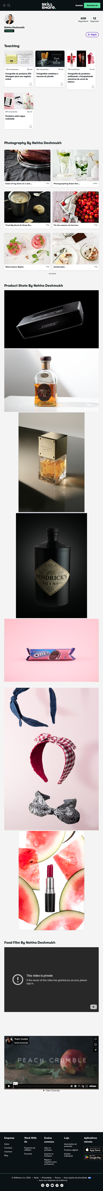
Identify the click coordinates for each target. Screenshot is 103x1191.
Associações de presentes (70, 1145)
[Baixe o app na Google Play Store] (91, 1157)
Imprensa (8, 1152)
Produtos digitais (71, 1150)
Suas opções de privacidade (75, 1178)
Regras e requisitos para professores (50, 1162)
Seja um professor (48, 1149)
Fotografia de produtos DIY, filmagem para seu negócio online (18, 76)
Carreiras (8, 1148)
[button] (4, 5)
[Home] (49, 5)
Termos (58, 1178)
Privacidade (47, 1178)
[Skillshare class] (18, 59)
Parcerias (28, 1154)
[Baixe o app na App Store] (91, 1150)
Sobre (6, 1144)
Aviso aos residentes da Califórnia (53, 1180)
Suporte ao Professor (49, 1155)
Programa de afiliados (29, 1149)
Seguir (94, 34)
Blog (6, 1155)
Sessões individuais (68, 1155)
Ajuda (36, 1178)
